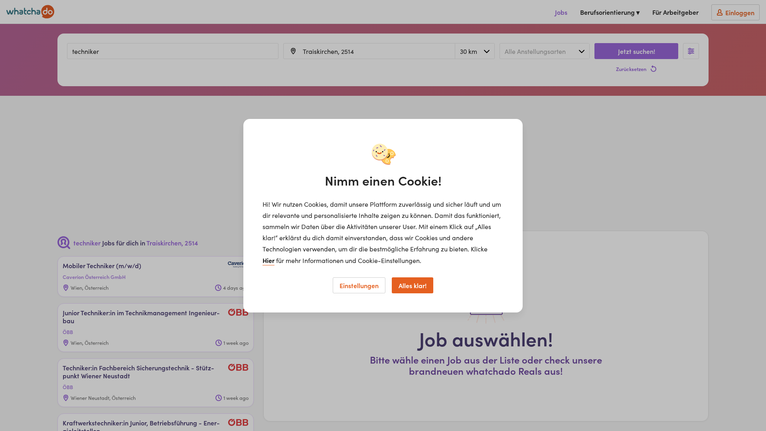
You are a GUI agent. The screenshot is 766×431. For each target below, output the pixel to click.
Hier (268, 260)
